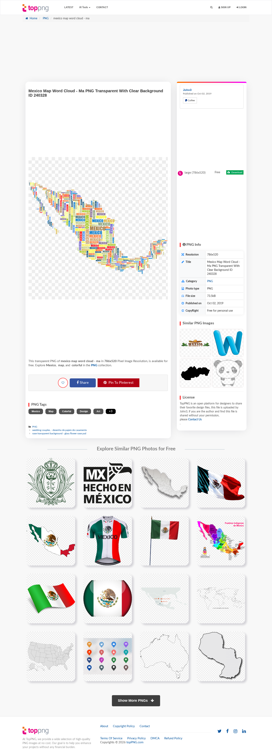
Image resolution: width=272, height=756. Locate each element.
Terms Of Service (111, 738)
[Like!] (63, 383)
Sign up (225, 7)
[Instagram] (235, 731)
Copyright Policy (124, 726)
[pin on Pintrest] (70, 463)
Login (243, 7)
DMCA (155, 738)
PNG (45, 18)
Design (84, 411)
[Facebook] (227, 731)
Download (236, 172)
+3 (111, 411)
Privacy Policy (136, 738)
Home (33, 18)
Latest (68, 7)
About (104, 726)
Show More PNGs (133, 701)
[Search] (211, 7)
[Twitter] (219, 731)
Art (98, 411)
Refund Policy (173, 738)
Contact (102, 7)
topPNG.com (134, 742)
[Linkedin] (244, 731)
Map (51, 411)
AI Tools (83, 7)
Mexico (36, 411)
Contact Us (195, 419)
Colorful (66, 411)
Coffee (191, 100)
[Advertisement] (136, 54)
